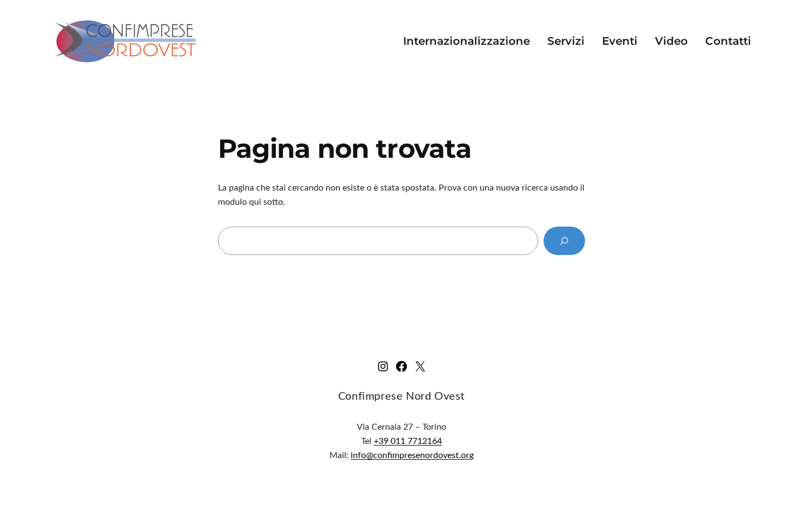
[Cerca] (564, 241)
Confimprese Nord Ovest (401, 396)
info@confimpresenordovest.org (412, 455)
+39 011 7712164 (408, 441)
